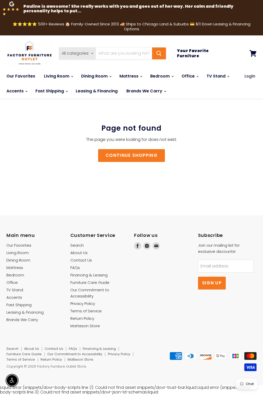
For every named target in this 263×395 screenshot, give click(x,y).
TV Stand (216, 76)
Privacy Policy (82, 303)
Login (250, 76)
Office (189, 76)
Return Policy (82, 318)
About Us (79, 252)
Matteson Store (85, 326)
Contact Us (81, 260)
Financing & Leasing (89, 275)
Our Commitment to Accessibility (74, 354)
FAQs (75, 267)
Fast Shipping (50, 91)
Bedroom (160, 76)
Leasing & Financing (97, 91)
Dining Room (95, 76)
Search (77, 245)
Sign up (212, 283)
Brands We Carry (144, 91)
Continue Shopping (131, 155)
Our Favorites (20, 76)
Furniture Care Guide (89, 282)
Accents (15, 91)
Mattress (129, 76)
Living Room (57, 76)
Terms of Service (86, 311)
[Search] (159, 53)
